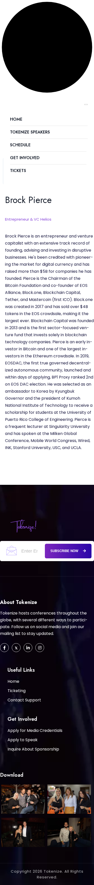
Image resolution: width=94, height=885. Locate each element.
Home (16, 119)
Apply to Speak (23, 740)
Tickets (18, 171)
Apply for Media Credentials (35, 730)
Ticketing (17, 691)
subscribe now (64, 551)
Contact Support (24, 700)
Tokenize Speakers (30, 132)
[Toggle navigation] (86, 104)
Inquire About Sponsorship (33, 749)
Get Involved (25, 158)
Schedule (20, 145)
